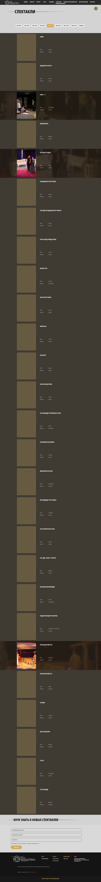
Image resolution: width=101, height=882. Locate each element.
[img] (23, 859)
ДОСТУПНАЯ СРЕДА (83, 2)
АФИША (26, 2)
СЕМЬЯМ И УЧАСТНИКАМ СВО (70, 2)
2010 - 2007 (50, 25)
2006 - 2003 (58, 25)
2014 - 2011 (42, 25)
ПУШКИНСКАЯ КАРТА (60, 3)
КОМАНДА (51, 2)
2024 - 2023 (19, 25)
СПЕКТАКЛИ (58, 2)
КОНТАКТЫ (92, 2)
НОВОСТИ (32, 2)
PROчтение (81, 25)
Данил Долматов (33, 872)
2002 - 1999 (66, 25)
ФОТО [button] (44, 2)
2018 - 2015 (34, 25)
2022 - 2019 (27, 25)
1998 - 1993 (74, 25)
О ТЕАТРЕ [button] (38, 2)
